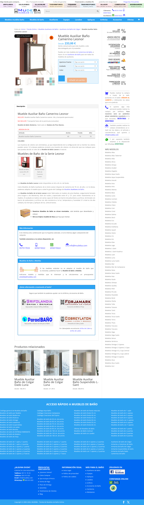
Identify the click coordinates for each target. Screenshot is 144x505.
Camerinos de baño (118, 454)
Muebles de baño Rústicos (9, 418)
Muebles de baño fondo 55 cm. (85, 422)
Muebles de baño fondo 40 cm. (85, 415)
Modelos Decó (110, 217)
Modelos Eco (109, 221)
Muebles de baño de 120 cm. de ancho (51, 433)
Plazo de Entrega (45, 485)
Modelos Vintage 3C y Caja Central (117, 351)
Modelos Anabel (110, 168)
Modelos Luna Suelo (112, 261)
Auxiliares (53, 20)
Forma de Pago (45, 482)
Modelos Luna (110, 258)
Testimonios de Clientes (48, 491)
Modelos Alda (110, 159)
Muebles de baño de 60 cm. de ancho (50, 422)
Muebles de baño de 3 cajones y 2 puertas (52, 444)
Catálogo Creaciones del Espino (48, 415)
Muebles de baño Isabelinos (10, 422)
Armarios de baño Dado (119, 451)
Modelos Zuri (109, 366)
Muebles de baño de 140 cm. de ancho (51, 436)
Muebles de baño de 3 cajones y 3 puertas (52, 447)
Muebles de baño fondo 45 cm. (85, 418)
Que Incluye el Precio (47, 479)
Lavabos (78, 20)
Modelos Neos (110, 270)
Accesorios (117, 20)
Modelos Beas (110, 193)
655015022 (107, 13)
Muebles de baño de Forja (9, 437)
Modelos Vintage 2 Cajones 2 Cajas (117, 348)
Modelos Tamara (111, 307)
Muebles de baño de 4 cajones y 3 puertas (89, 444)
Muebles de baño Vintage (9, 420)
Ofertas (130, 20)
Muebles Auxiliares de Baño (48, 29)
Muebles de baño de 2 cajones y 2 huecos (15, 454)
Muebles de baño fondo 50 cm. (85, 420)
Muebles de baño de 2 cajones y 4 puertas (15, 451)
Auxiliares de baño (74, 54)
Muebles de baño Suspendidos (11, 425)
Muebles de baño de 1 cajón (121, 411)
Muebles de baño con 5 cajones (122, 420)
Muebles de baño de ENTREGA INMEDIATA (15, 432)
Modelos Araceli (110, 180)
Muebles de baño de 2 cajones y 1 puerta (14, 447)
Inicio (23, 29)
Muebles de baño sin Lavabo (84, 433)
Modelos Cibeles (111, 202)
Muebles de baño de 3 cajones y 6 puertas (52, 451)
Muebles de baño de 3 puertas (122, 433)
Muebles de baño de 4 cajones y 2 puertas (89, 442)
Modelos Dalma (110, 214)
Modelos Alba (110, 152)
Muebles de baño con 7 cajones (122, 425)
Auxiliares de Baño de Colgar (70, 29)
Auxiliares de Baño (93, 470)
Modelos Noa (109, 276)
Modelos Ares (110, 183)
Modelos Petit (110, 289)
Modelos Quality (111, 286)
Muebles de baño (37, 20)
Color (61, 70)
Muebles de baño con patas (10, 427)
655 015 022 (26, 475)
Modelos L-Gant (110, 248)
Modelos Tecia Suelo (112, 317)
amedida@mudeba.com (27, 277)
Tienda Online (32, 29)
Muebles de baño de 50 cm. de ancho (50, 419)
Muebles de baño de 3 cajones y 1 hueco (51, 454)
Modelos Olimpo (111, 283)
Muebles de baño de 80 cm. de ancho (50, 426)
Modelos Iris (109, 236)
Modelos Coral (110, 211)
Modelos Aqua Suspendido (114, 177)
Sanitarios (90, 489)
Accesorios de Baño (94, 486)
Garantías (43, 488)
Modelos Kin (109, 239)
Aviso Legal (67, 470)
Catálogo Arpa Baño (44, 411)
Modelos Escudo (111, 224)
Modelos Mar (109, 264)
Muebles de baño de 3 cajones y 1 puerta (51, 442)
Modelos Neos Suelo (112, 273)
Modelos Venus (110, 338)
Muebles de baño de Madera (10, 434)
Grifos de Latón (75, 331)
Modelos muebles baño (14, 20)
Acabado (62, 66)
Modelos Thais (110, 323)
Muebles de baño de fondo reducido (87, 411)
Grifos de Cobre (85, 328)
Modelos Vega (110, 332)
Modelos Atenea (110, 190)
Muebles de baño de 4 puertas (122, 436)
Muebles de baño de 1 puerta (121, 429)
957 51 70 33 (26, 473)
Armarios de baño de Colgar (121, 447)
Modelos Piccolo (110, 292)
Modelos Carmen (111, 199)
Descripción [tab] (21, 106)
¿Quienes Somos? (46, 472)
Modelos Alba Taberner (113, 156)
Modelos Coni (110, 208)
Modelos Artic (110, 187)
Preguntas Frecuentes (131, 2)
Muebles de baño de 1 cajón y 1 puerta (14, 442)
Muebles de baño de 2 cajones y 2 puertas (15, 449)
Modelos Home (110, 233)
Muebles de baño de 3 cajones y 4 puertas (52, 449)
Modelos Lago (110, 245)
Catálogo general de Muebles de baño (13, 411)
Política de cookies (69, 477)
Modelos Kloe (110, 242)
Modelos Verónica (111, 341)
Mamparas (91, 492)
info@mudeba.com (78, 245)
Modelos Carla (110, 196)
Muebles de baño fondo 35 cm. (85, 413)
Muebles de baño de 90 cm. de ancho (50, 429)
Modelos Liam (110, 255)
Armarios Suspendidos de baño (122, 449)
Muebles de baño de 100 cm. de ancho (51, 431)
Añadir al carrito (77, 80)
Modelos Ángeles (111, 171)
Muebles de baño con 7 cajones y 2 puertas (89, 451)
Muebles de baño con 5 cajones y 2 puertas (89, 447)
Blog (41, 494)
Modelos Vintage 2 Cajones (114, 344)
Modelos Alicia (110, 162)
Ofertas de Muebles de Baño (84, 429)
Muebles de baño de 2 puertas (122, 431)
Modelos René (110, 298)
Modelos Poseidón (111, 295)
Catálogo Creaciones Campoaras (48, 413)
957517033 (118, 10)
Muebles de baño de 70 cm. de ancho (50, 424)
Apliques (91, 20)
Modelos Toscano (111, 329)
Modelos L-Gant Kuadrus (114, 251)
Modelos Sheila (110, 301)
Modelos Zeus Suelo (112, 363)
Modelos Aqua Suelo (112, 174)
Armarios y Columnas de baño (122, 444)
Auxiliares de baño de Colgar (121, 442)
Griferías (104, 20)
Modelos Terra (110, 320)
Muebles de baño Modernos (10, 415)
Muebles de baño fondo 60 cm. (85, 425)
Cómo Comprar (45, 475)
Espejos (66, 20)
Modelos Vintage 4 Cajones (114, 357)
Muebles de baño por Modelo (10, 413)
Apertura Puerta (65, 62)
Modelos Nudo (110, 279)
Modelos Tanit (110, 310)
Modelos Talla (110, 304)
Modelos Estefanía (111, 227)
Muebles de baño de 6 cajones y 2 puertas (89, 449)
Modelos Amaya (110, 165)
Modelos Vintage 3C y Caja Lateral (117, 354)
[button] (51, 38)
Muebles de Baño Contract (83, 431)
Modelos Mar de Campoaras (115, 267)
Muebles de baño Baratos (9, 429)
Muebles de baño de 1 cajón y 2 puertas (14, 444)
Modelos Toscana (111, 326)
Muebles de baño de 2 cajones (122, 413)
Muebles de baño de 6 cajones (122, 422)
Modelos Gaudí (110, 230)
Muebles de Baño (74, 189)
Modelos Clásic (110, 205)
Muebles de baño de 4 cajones (122, 418)
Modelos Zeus (110, 360)
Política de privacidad (71, 473)
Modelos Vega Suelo (112, 335)
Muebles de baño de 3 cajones (122, 415)
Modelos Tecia (110, 314)
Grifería (89, 483)
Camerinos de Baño (85, 52)
